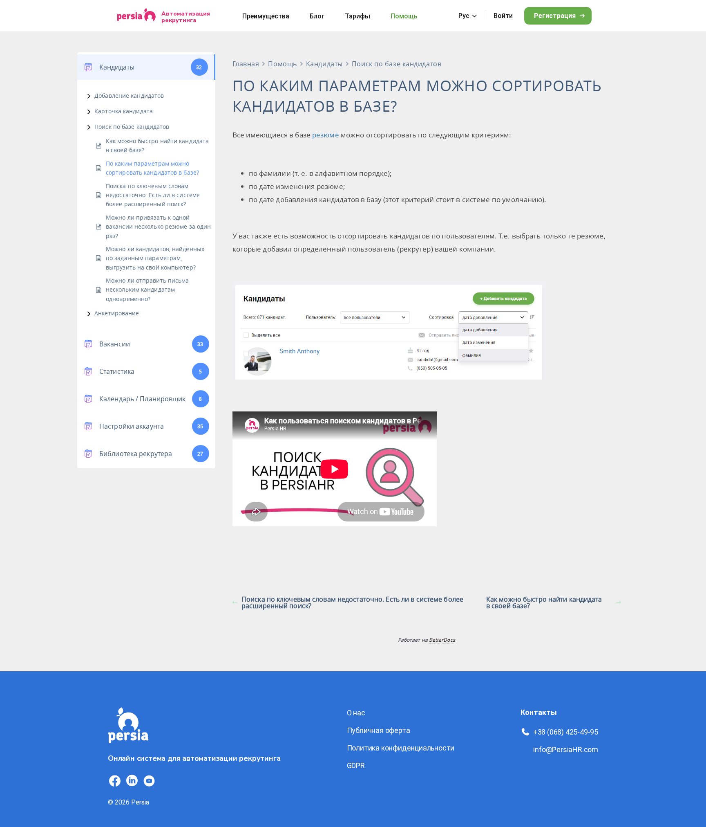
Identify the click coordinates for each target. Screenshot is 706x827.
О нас (356, 712)
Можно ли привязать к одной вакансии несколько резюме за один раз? (158, 226)
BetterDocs (442, 639)
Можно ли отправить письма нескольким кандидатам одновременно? (147, 289)
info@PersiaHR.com (565, 749)
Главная (245, 64)
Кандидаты (324, 64)
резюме (325, 134)
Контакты (539, 712)
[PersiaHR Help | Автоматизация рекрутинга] (128, 748)
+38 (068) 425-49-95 (565, 732)
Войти (503, 16)
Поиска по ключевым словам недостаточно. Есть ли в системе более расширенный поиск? (153, 195)
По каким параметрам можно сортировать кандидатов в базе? (152, 168)
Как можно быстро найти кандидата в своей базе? (157, 145)
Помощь (404, 16)
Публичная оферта (378, 730)
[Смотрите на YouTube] (149, 781)
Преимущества (265, 16)
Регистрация (555, 16)
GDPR (356, 765)
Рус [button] (463, 16)
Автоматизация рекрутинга (185, 17)
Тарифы (357, 16)
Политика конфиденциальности (401, 748)
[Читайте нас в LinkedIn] (132, 781)
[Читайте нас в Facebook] (115, 781)
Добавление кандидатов (129, 95)
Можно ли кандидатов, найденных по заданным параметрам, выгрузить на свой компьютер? (155, 258)
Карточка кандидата (123, 111)
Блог (317, 16)
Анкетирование (116, 313)
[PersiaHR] (136, 15)
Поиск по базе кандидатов (131, 126)
